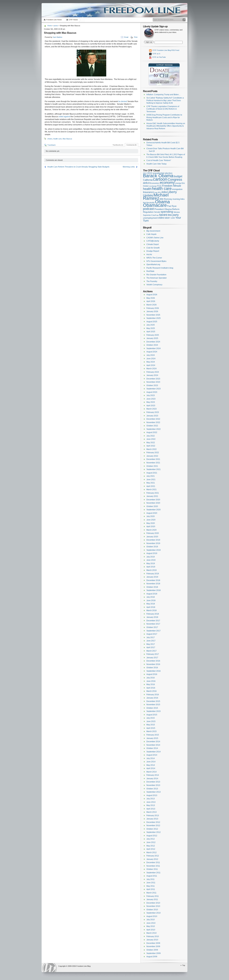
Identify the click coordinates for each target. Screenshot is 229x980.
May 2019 (150, 563)
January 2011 (152, 899)
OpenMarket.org (153, 264)
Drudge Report (152, 251)
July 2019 (150, 557)
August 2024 (151, 352)
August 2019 (151, 553)
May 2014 (150, 765)
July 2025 (150, 325)
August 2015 (151, 715)
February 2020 (152, 533)
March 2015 (151, 731)
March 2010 (151, 933)
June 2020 (150, 520)
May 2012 (150, 846)
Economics (154, 183)
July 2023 (150, 395)
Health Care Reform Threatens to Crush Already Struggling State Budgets (78, 167)
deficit (146, 183)
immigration (177, 189)
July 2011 (150, 879)
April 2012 (150, 849)
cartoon (160, 179)
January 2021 (152, 496)
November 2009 (153, 946)
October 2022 (152, 426)
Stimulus (177, 212)
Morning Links (129, 167)
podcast (148, 209)
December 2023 (153, 379)
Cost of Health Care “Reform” (158, 160)
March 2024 (151, 369)
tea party (173, 214)
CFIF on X (156, 54)
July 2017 (150, 637)
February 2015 (152, 735)
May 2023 (150, 402)
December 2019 (153, 540)
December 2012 (153, 822)
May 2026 (150, 298)
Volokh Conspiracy (154, 285)
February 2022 (152, 452)
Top (183, 965)
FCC (159, 186)
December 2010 (153, 903)
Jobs (164, 192)
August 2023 (151, 392)
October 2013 (152, 789)
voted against (64, 116)
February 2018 (152, 614)
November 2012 (153, 825)
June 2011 (150, 883)
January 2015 (152, 738)
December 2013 (153, 782)
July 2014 (150, 758)
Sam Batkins (57, 37)
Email (126, 37)
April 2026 (150, 301)
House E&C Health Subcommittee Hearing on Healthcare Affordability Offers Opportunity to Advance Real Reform (165, 126)
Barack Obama (158, 175)
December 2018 (153, 580)
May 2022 (150, 442)
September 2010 (153, 913)
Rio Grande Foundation (156, 275)
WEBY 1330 (170, 218)
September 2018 (153, 590)
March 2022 (151, 449)
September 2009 (153, 953)
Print (135, 37)
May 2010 (150, 926)
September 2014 (153, 752)
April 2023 (150, 405)
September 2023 (153, 389)
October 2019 (152, 547)
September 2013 (153, 792)
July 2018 (150, 597)
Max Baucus (67, 139)
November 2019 (153, 543)
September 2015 (153, 711)
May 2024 (150, 362)
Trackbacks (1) (118, 145)
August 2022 (151, 432)
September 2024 (153, 348)
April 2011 (150, 889)
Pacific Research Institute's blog (159, 268)
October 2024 (152, 345)
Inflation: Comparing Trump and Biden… (163, 94)
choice (49, 139)
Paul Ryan (172, 206)
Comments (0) (131, 145)
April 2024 (150, 365)
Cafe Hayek (151, 234)
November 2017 (153, 624)
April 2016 (150, 688)
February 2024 (152, 372)
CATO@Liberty (152, 241)
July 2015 (150, 718)
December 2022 (153, 419)
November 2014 (153, 745)
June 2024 (150, 359)
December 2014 (153, 741)
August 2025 (151, 322)
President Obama (163, 209)
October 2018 (152, 587)
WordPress (49, 967)
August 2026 (151, 295)
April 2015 (150, 728)
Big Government (153, 231)
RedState (150, 271)
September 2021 (153, 469)
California (148, 180)
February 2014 (152, 775)
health (147, 189)
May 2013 (150, 805)
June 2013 (150, 802)
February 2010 (152, 936)
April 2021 (150, 486)
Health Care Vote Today (156, 164)
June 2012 (150, 842)
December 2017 (153, 621)
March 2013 (151, 812)
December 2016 (153, 661)
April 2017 (150, 647)
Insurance (148, 192)
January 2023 (152, 416)
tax (157, 215)
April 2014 (150, 768)
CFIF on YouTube (159, 57)
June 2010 (150, 923)
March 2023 (151, 409)
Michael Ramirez (156, 197)
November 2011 (153, 866)
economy (167, 182)
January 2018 (152, 617)
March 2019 (151, 570)
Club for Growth (153, 248)
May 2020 (150, 523)
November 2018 (153, 584)
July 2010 (150, 920)
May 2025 (150, 328)
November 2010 (153, 906)
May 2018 (150, 604)
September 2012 (153, 832)
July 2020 (150, 516)
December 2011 (153, 862)
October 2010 (152, 910)
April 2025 (150, 332)
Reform (175, 209)
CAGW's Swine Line (154, 238)
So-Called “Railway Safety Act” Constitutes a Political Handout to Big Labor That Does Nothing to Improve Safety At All (165, 100)
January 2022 (152, 456)
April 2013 (150, 809)
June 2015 (150, 721)
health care (57, 139)
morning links (179, 199)
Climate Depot (152, 244)
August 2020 (151, 513)
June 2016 (150, 681)
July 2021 (150, 476)
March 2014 (151, 772)
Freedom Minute (171, 185)
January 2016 (152, 698)
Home (49, 26)
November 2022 (153, 422)
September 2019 (153, 550)
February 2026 (152, 308)
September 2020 (153, 510)
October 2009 (152, 950)
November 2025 (153, 315)
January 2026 (152, 311)
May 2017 (150, 644)
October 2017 (152, 627)
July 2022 (150, 436)
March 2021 (151, 489)
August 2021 (151, 473)
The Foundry (151, 281)
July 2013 (150, 799)
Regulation (148, 212)
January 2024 (152, 375)
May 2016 (150, 684)
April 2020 (150, 526)
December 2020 (153, 500)
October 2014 (152, 748)
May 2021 (150, 483)
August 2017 (151, 634)
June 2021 (150, 479)
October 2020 (152, 506)
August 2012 (151, 836)
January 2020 (152, 537)
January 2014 (152, 778)
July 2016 (150, 678)
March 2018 (151, 610)
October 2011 (152, 869)
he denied (122, 101)
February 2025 (152, 335)
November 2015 (153, 704)
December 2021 (153, 459)
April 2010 (150, 930)
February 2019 (152, 574)
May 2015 (150, 725)
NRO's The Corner (154, 258)
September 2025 (153, 318)
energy (178, 183)
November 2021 (153, 463)
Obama (162, 201)
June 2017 (150, 641)
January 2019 (152, 577)
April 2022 (150, 446)
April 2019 (150, 567)
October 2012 (152, 829)
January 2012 (152, 859)
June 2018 (150, 600)
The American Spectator (156, 278)
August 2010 (151, 916)
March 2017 (151, 651)
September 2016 (153, 671)
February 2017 (152, 654)
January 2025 (152, 338)
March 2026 (151, 305)
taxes (163, 215)
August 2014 (151, 755)
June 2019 (150, 560)
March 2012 (151, 852)
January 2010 (152, 940)
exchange (153, 186)
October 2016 (152, 667)
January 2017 (152, 658)
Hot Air (149, 254)
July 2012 (150, 839)
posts (56, 26)
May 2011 (150, 886)
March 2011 (151, 893)
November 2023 (153, 382)
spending (167, 211)
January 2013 (152, 819)
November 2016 (153, 664)
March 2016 (151, 691)
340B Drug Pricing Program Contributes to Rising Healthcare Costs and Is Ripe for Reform (164, 117)
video (161, 217)
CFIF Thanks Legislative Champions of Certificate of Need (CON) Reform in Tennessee (162, 109)
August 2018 (151, 594)
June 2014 (150, 762)
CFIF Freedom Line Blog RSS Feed (165, 50)
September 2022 (153, 429)
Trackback (51, 145)
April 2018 (150, 607)
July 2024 (150, 355)
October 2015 (152, 708)
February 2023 (152, 412)
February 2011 (152, 896)
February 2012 (152, 856)
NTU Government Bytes (156, 261)
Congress (175, 179)
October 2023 (152, 385)
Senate (157, 212)
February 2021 (152, 493)
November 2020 (153, 503)
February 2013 (152, 815)
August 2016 (151, 674)
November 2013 (153, 785)
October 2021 (152, 466)
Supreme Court (149, 215)
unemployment (150, 218)
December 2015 (153, 701)
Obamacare (155, 205)
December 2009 (153, 943)
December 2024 (153, 342)
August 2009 (151, 957)
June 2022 (150, 439)
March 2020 (151, 530)
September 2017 (153, 631)
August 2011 (151, 876)
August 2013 (151, 795)
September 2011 (153, 873)
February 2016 (152, 694)
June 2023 (150, 399)
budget (178, 176)
